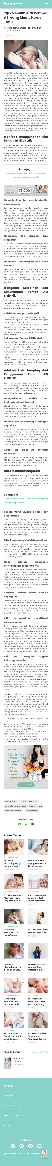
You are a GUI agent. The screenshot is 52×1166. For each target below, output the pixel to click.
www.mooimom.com (30, 741)
